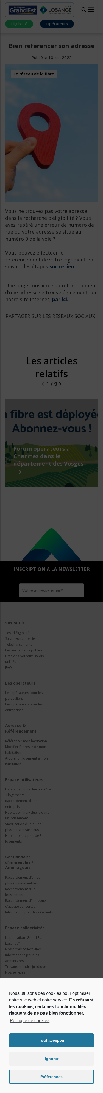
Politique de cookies (29, 1020)
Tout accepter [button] (52, 1040)
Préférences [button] (51, 1077)
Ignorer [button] (51, 1058)
